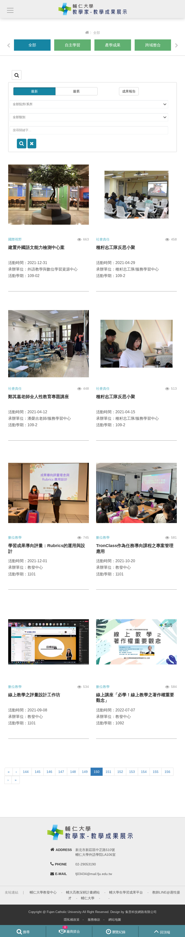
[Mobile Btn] (10, 10)
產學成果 (112, 45)
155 (156, 772)
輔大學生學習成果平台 (126, 892)
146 (49, 772)
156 (167, 772)
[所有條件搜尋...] (21, 143)
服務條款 (94, 919)
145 (37, 772)
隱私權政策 (71, 919)
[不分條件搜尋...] (31, 143)
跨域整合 (153, 45)
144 (26, 772)
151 (108, 772)
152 (120, 772)
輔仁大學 (87, 898)
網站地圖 (114, 919)
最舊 (76, 91)
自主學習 (72, 45)
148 (73, 772)
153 (132, 772)
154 (144, 772)
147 (61, 772)
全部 (32, 45)
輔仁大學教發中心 (43, 892)
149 (85, 772)
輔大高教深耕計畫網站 (83, 892)
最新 (34, 91)
